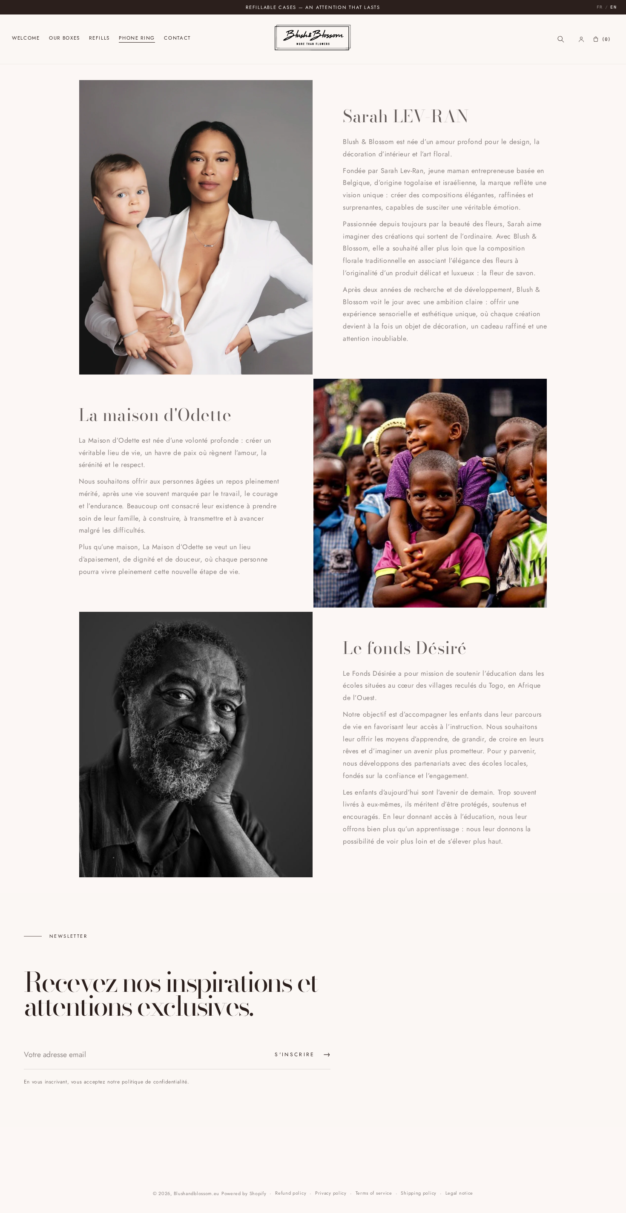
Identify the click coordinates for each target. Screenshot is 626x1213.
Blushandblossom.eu (197, 1193)
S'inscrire (302, 1054)
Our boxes (64, 38)
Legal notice (459, 1193)
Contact (177, 38)
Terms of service (374, 1193)
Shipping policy (418, 1193)
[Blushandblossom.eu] (313, 39)
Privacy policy (331, 1193)
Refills (99, 38)
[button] (560, 39)
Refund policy (290, 1193)
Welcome (26, 38)
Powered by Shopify (244, 1193)
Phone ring (137, 38)
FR (600, 7)
